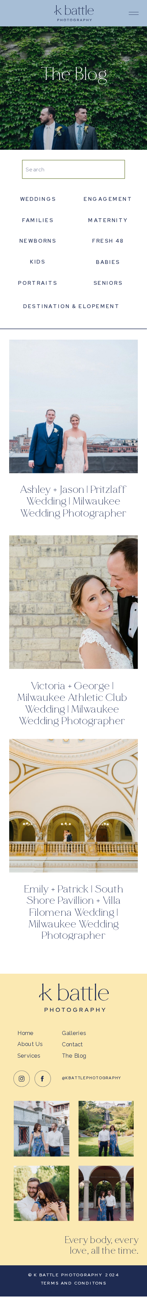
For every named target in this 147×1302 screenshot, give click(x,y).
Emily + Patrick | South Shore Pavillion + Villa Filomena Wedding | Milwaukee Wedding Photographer (73, 912)
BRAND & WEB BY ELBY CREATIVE (74, 1291)
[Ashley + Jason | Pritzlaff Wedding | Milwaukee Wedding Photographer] (73, 406)
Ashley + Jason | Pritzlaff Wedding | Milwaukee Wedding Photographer (73, 502)
